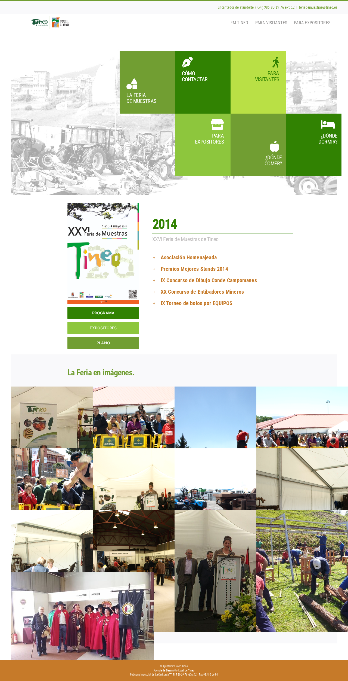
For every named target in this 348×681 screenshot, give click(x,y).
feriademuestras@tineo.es (318, 7)
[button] (230, 257)
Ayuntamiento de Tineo (175, 666)
